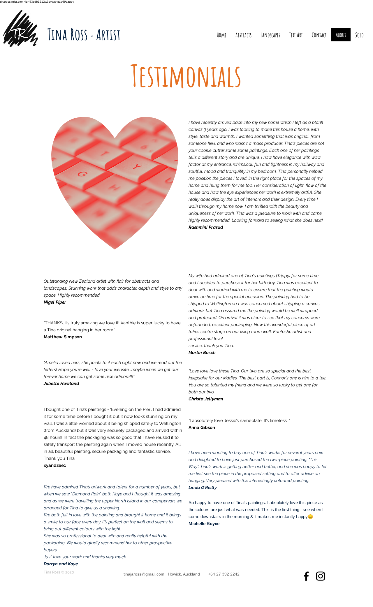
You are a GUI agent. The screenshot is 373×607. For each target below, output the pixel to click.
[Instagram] (320, 576)
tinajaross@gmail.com (144, 574)
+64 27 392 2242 (224, 574)
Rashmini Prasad (206, 227)
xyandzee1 (55, 465)
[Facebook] (306, 576)
